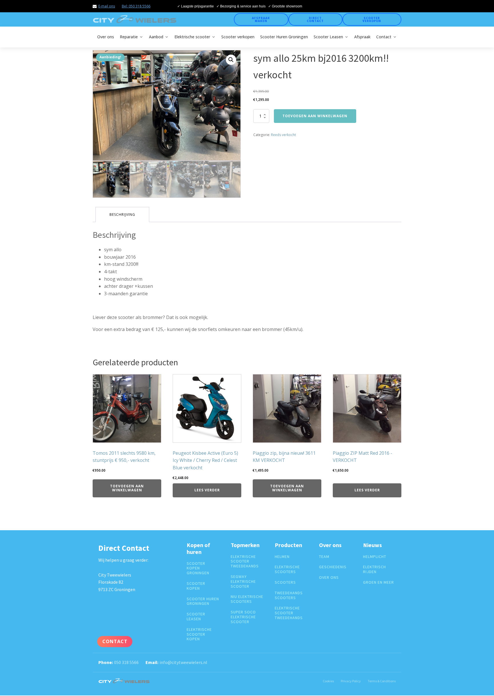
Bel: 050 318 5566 (136, 6)
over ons (329, 577)
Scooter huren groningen (203, 601)
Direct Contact (315, 19)
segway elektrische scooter (243, 581)
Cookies (328, 681)
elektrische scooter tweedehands (245, 561)
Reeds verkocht (283, 134)
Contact (383, 36)
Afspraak (362, 36)
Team (324, 556)
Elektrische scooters (287, 569)
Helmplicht (374, 556)
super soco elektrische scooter (243, 617)
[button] (231, 60)
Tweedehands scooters (289, 595)
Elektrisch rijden (374, 569)
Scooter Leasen (328, 36)
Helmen (282, 556)
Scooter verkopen (371, 19)
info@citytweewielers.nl (183, 662)
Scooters (285, 582)
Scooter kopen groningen (198, 568)
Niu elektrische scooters (247, 599)
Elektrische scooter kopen (199, 634)
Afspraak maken (261, 19)
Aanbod (156, 36)
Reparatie (129, 36)
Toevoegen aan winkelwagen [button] (127, 488)
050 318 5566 (126, 662)
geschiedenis (332, 567)
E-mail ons (106, 6)
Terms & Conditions (382, 681)
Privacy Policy (351, 681)
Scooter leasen (196, 616)
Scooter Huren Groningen (284, 36)
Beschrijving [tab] (122, 214)
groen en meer (378, 582)
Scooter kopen (196, 586)
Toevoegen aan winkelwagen (314, 115)
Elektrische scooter (192, 36)
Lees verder (207, 490)
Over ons (105, 36)
